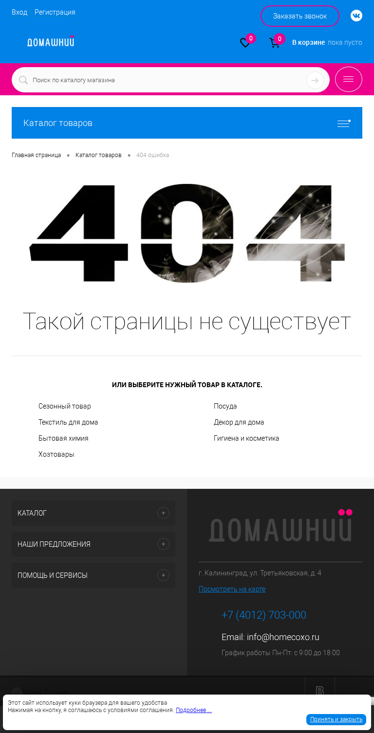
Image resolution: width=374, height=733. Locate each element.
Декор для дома (239, 422)
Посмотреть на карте (232, 589)
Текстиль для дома (68, 422)
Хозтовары (56, 454)
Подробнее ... (194, 710)
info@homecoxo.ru (283, 637)
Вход (19, 12)
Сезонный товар (64, 406)
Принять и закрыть (336, 719)
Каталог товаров (58, 123)
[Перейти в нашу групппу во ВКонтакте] (351, 16)
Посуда (225, 406)
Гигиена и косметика (247, 438)
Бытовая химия (63, 438)
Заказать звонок (300, 16)
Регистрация (55, 12)
